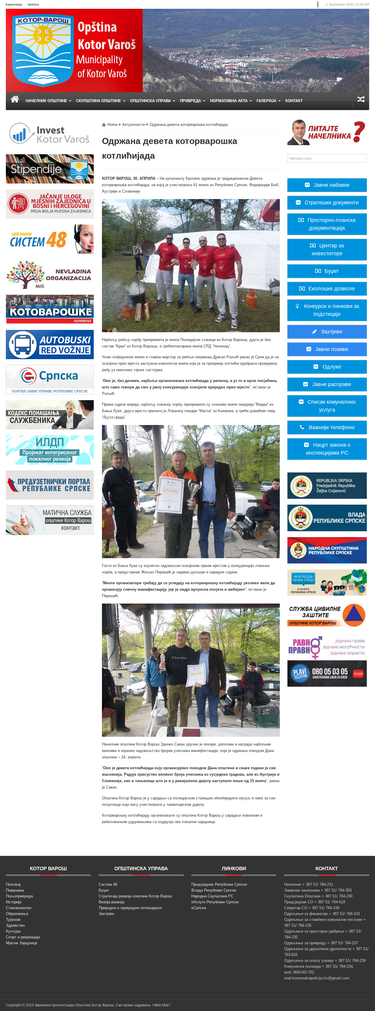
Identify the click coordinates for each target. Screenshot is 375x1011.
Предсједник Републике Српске (219, 884)
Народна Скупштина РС (212, 896)
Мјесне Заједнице (21, 943)
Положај (13, 884)
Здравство (15, 925)
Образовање (17, 913)
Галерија (267, 101)
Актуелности (133, 124)
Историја (13, 902)
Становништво (18, 908)
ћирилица (14, 4)
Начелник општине (47, 101)
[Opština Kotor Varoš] (74, 50)
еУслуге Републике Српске (215, 902)
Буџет (104, 890)
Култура (13, 931)
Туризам (13, 919)
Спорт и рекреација (23, 937)
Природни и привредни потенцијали (130, 908)
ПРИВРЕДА (191, 101)
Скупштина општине (99, 101)
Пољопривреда (19, 896)
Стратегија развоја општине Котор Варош (135, 896)
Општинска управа (151, 101)
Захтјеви (106, 913)
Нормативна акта (229, 101)
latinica (33, 4)
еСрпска (198, 908)
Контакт (294, 101)
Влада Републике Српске (213, 890)
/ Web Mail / (161, 1005)
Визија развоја (111, 902)
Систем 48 (108, 884)
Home (112, 124)
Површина (15, 890)
